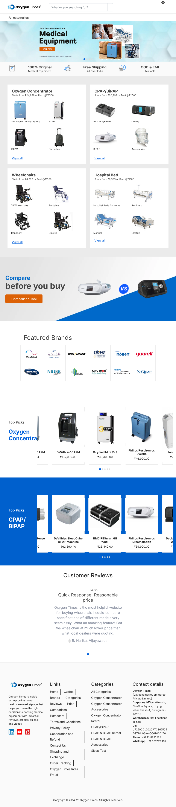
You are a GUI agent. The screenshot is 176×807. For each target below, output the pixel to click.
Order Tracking (60, 763)
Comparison (58, 710)
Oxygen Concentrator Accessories (106, 706)
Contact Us (58, 745)
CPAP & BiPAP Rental (106, 733)
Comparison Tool (23, 299)
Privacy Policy (60, 728)
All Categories (101, 691)
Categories (73, 697)
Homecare (57, 716)
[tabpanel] (88, 41)
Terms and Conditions (65, 722)
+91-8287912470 (156, 741)
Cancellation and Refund (61, 736)
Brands (55, 697)
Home (54, 691)
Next (127, 616)
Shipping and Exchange (59, 754)
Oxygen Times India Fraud (64, 771)
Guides (68, 691)
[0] (159, 5)
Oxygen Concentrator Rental (106, 718)
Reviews (56, 703)
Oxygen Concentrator (106, 697)
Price (70, 703)
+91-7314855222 (151, 737)
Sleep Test (98, 750)
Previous (48, 616)
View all (17, 158)
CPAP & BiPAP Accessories (101, 741)
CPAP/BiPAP (100, 727)
